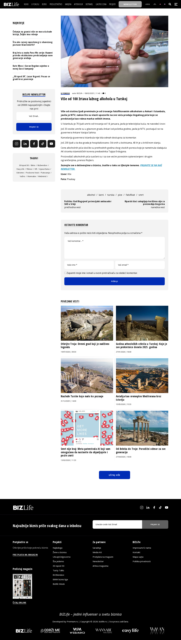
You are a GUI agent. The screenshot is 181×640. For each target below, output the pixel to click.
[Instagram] (16, 143)
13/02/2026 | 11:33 (68, 460)
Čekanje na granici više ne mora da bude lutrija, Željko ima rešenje (32, 33)
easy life (20, 169)
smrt (141, 194)
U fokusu (65, 93)
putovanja (45, 172)
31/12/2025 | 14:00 (68, 401)
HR (36, 169)
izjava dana (44, 169)
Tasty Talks (58, 570)
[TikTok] (43, 143)
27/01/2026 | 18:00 (123, 352)
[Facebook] (34, 143)
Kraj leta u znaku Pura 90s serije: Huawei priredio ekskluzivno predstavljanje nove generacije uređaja (33, 55)
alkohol (91, 194)
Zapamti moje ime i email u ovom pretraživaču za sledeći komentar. (102, 273)
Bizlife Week (59, 583)
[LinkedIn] (25, 143)
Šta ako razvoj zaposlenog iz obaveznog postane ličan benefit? (32, 43)
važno (22, 176)
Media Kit (97, 552)
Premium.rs (72, 621)
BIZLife (79, 93)
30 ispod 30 (24, 165)
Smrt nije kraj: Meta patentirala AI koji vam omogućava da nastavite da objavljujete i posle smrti (85, 452)
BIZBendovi (58, 574)
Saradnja (97, 547)
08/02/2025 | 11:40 (92, 93)
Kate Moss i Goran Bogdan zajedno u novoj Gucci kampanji (31, 67)
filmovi (29, 169)
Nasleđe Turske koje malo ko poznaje (82, 396)
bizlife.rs (103, 621)
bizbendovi (42, 165)
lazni (101, 194)
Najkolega (57, 547)
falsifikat (130, 194)
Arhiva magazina (100, 565)
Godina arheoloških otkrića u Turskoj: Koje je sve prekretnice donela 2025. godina (141, 345)
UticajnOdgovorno (62, 556)
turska (110, 194)
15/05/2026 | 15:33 (123, 404)
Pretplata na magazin (103, 556)
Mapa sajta (138, 556)
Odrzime (20, 172)
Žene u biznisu (60, 552)
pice (120, 194)
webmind (42, 176)
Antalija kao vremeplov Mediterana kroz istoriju (138, 398)
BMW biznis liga (60, 579)
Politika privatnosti (142, 561)
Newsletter (98, 561)
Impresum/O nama (142, 547)
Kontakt (136, 552)
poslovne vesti (32, 172)
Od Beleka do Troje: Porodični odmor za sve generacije (140, 450)
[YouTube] (51, 143)
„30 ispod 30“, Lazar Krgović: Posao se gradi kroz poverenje (31, 78)
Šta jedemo (58, 561)
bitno (33, 165)
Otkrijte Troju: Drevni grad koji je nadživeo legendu (85, 345)
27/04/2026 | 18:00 (123, 457)
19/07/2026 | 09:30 (68, 352)
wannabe (31, 176)
